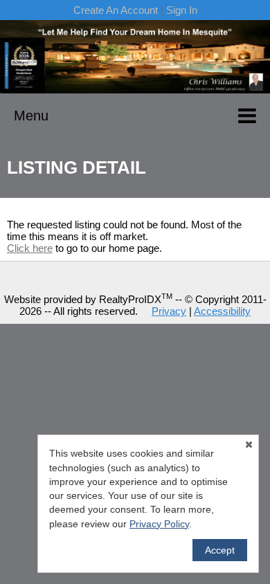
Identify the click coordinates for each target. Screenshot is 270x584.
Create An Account (115, 10)
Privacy (169, 311)
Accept (220, 550)
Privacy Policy (159, 523)
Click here (30, 248)
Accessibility (222, 311)
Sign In (181, 10)
